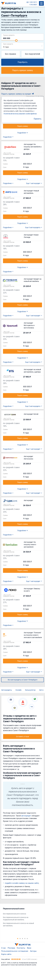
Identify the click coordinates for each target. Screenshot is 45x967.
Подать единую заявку (22, 70)
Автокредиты (6, 690)
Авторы (33, 951)
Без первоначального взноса (14, 914)
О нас (3, 948)
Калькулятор (30, 690)
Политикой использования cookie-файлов (20, 113)
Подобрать (22, 62)
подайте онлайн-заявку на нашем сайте (22, 883)
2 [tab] (20, 938)
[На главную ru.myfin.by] (22, 944)
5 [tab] (27, 938)
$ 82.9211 (33, 2)
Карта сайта (6, 954)
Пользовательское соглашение (14, 951)
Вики (29, 948)
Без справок (10, 54)
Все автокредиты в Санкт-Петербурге (22, 680)
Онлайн (18, 690)
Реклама (11, 948)
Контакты (21, 948)
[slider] (16, 40)
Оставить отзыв (22, 736)
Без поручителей (32, 54)
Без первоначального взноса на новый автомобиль (18, 924)
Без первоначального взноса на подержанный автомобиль (15, 918)
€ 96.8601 (33, 4)
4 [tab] (25, 938)
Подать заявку (22, 126)
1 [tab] (18, 938)
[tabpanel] (21, 917)
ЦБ (27, 2)
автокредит (26, 815)
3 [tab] (22, 938)
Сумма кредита (8, 35)
